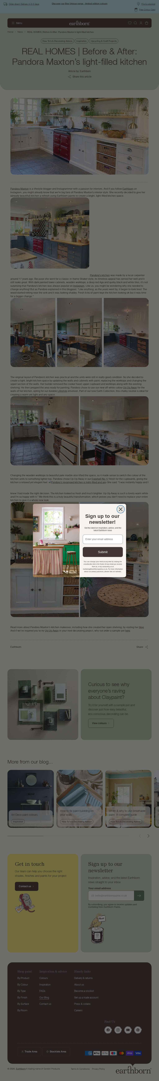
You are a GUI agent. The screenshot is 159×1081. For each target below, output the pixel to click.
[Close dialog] (121, 509)
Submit (103, 552)
